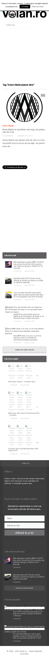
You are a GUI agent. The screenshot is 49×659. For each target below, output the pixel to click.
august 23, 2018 (29, 285)
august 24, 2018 (29, 271)
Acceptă (25, 7)
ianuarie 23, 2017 (25, 136)
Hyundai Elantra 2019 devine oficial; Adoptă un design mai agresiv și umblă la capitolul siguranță (28, 280)
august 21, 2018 (29, 321)
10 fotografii (13, 418)
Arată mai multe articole (24, 350)
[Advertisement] (24, 56)
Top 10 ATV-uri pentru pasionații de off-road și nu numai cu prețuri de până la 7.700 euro (28, 614)
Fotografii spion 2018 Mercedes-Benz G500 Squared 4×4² (23, 449)
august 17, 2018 (29, 342)
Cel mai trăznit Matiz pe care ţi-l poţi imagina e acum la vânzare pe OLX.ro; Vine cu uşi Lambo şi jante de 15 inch (27, 636)
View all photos (24, 385)
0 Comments (7, 136)
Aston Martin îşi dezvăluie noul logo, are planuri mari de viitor (23, 130)
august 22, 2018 (29, 299)
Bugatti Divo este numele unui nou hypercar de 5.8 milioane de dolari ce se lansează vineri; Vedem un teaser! (29, 316)
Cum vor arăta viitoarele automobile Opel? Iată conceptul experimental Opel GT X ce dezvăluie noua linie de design (28, 295)
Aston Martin (8, 126)
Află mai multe (38, 7)
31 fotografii (13, 454)
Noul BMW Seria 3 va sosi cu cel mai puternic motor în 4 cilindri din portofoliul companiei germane (27, 338)
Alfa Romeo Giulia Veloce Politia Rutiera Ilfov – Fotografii (24, 414)
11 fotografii (13, 385)
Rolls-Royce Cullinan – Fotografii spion (22, 382)
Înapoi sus (26, 463)
